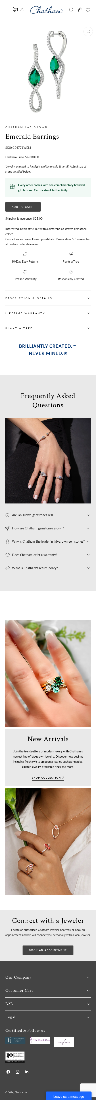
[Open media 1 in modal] (88, 31)
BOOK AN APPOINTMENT (48, 950)
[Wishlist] (88, 10)
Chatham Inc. (22, 1092)
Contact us (12, 239)
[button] (7, 10)
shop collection (46, 777)
